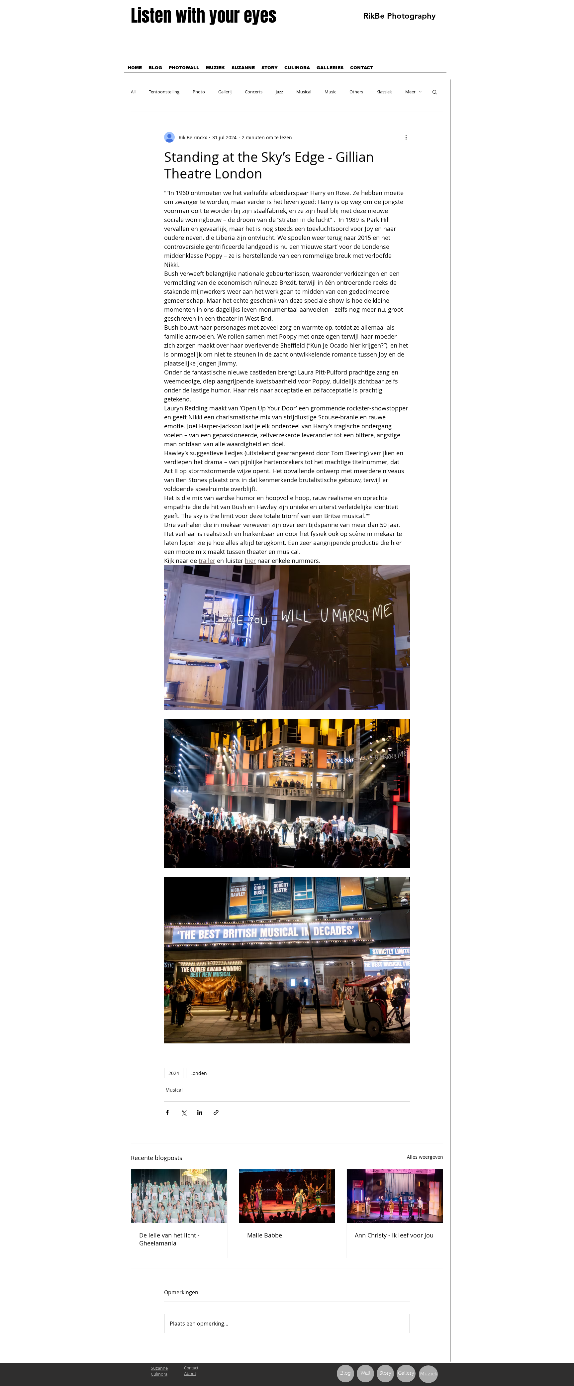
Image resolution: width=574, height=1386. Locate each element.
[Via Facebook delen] (167, 1112)
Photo (199, 92)
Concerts (253, 92)
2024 (173, 1073)
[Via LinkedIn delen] (200, 1112)
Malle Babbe (264, 1235)
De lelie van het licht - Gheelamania (169, 1239)
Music (330, 92)
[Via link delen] (216, 1112)
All (133, 92)
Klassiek (384, 92)
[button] (434, 91)
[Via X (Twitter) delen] (183, 1112)
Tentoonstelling (164, 92)
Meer (410, 92)
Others (356, 92)
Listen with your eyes (203, 15)
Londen (198, 1073)
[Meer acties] (406, 137)
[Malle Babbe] (287, 1196)
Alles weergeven (425, 1157)
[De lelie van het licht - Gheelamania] (179, 1196)
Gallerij (225, 92)
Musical (303, 92)
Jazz (279, 92)
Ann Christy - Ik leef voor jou (394, 1235)
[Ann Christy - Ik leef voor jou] (395, 1196)
